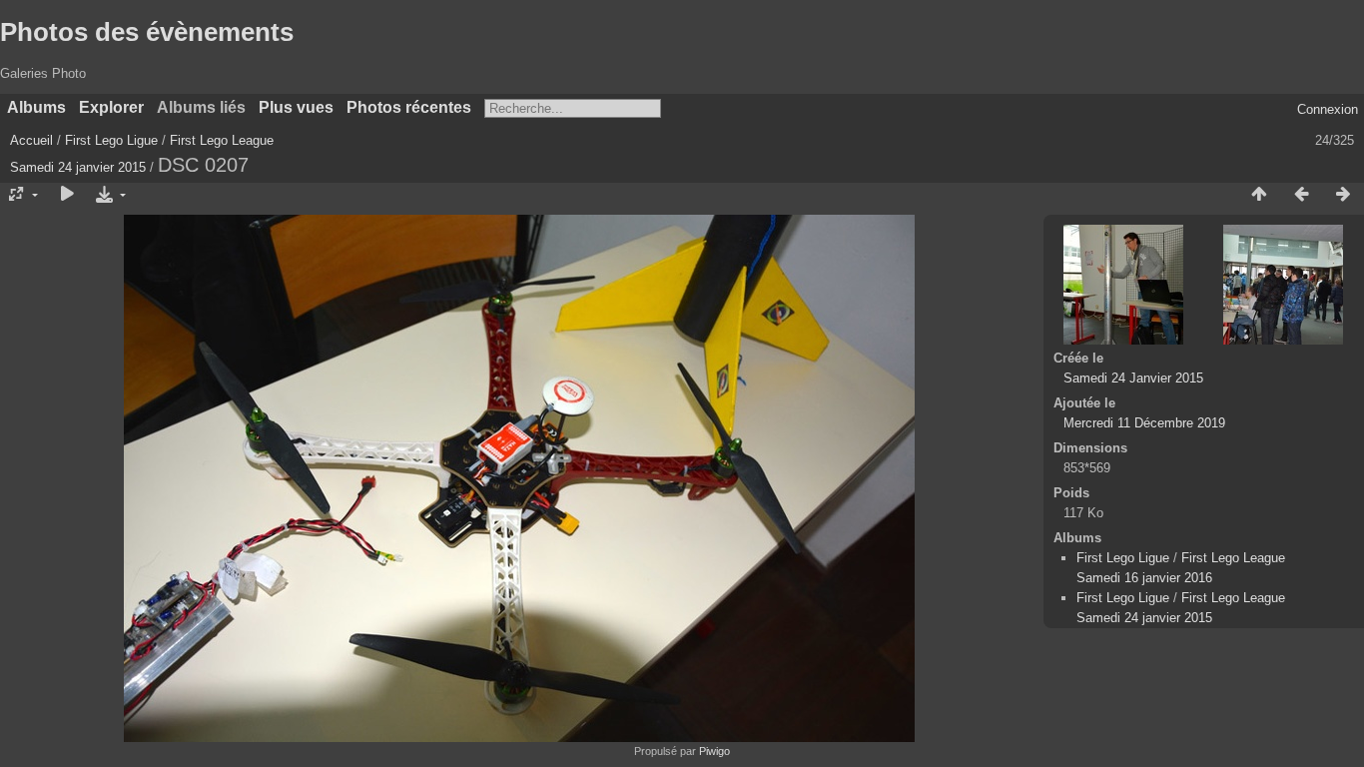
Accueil (31, 140)
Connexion (1327, 109)
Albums (36, 107)
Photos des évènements (147, 32)
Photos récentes (408, 107)
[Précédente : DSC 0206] (1301, 195)
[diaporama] (67, 195)
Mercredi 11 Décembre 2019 (1144, 422)
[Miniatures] (1259, 195)
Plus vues (296, 107)
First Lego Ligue (111, 140)
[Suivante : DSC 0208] (1343, 195)
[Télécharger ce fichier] (109, 195)
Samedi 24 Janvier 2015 (1133, 378)
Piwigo (714, 751)
